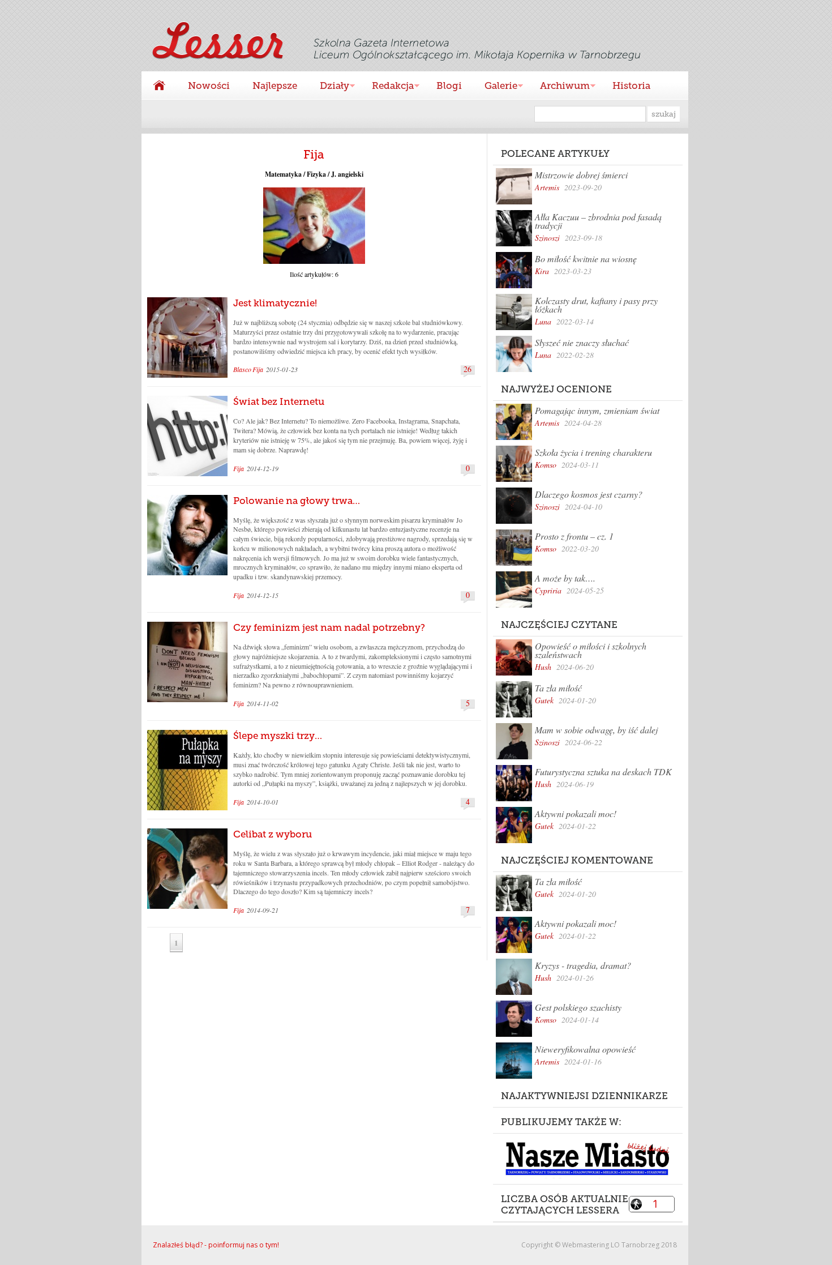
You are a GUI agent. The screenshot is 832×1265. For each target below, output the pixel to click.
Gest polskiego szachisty (578, 1007)
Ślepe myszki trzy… (277, 735)
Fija (257, 369)
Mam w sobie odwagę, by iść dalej (596, 730)
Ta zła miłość (558, 688)
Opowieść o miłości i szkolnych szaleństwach (590, 650)
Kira (542, 271)
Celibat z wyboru (272, 834)
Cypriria (548, 590)
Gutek (544, 700)
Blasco (242, 369)
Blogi (449, 85)
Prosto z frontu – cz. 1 (574, 536)
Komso (545, 464)
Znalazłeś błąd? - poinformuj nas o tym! (216, 1245)
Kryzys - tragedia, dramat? (583, 965)
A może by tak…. (565, 578)
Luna (543, 321)
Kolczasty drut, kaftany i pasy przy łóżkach (596, 304)
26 (467, 369)
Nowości (209, 85)
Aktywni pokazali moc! (575, 813)
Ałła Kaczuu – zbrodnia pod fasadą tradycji (598, 221)
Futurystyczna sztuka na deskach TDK (603, 771)
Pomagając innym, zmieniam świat (597, 410)
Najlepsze (274, 85)
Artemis (547, 187)
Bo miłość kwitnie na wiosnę (586, 258)
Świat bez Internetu (278, 401)
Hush (543, 666)
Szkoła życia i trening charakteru (593, 452)
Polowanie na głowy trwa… (296, 500)
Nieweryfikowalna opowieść (585, 1049)
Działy (328, 87)
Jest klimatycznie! (275, 303)
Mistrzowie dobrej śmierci (581, 175)
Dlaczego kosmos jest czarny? (588, 494)
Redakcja (387, 87)
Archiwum (559, 87)
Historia (631, 85)
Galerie (495, 87)
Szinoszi (547, 237)
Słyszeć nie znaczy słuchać (582, 342)
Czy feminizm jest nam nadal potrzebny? (329, 627)
